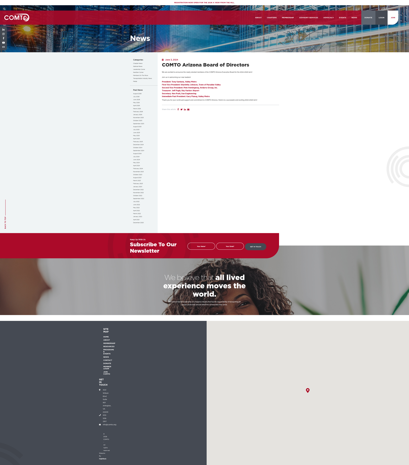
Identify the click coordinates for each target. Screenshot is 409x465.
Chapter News (137, 63)
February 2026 (138, 111)
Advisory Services (308, 17)
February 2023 (138, 183)
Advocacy (328, 17)
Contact (107, 360)
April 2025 (136, 138)
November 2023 (138, 171)
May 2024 (136, 162)
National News (137, 66)
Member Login (107, 367)
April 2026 (136, 105)
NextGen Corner (138, 72)
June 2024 (136, 159)
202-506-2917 (105, 418)
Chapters (272, 17)
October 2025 (137, 120)
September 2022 (138, 198)
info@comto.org (109, 424)
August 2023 (137, 177)
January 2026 (137, 114)
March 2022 (137, 213)
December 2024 (138, 144)
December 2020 (138, 222)
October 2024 (137, 147)
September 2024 (138, 150)
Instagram (3, 35)
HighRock (102, 459)
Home (106, 337)
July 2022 (136, 201)
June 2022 (136, 204)
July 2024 (136, 156)
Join (393, 17)
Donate (368, 17)
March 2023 (137, 180)
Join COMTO (106, 373)
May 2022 (136, 207)
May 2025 (136, 135)
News (354, 17)
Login (381, 17)
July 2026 (136, 96)
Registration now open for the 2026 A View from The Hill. (204, 2)
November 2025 (138, 117)
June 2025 (136, 132)
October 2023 (137, 174)
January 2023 (137, 186)
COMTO (16, 18)
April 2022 (136, 210)
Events (342, 17)
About (258, 17)
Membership (288, 17)
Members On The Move (140, 75)
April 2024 (136, 165)
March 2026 (137, 108)
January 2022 (137, 216)
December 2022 (138, 189)
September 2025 (138, 123)
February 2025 (138, 141)
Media (135, 81)
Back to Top (5, 223)
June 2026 (136, 99)
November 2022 (138, 192)
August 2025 (137, 126)
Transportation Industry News (142, 78)
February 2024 (138, 168)
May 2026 (136, 102)
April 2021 (136, 219)
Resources (108, 346)
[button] (308, 390)
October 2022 (137, 195)
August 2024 (137, 153)
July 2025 (136, 129)
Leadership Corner (139, 69)
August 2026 (137, 93)
